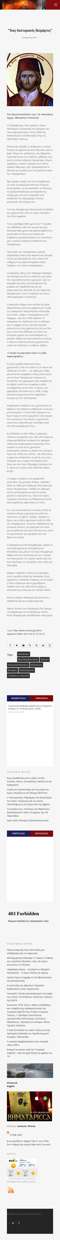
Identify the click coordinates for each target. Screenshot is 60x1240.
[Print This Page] (43, 645)
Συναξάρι (16, 1135)
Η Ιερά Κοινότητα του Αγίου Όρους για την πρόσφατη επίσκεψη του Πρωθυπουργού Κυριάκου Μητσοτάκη (28, 1033)
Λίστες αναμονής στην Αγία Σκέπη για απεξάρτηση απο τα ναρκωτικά (25, 951)
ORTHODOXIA (41, 833)
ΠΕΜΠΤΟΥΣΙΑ (18, 698)
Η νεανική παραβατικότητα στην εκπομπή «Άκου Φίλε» (27, 1043)
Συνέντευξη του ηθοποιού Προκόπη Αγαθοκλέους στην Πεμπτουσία (25, 987)
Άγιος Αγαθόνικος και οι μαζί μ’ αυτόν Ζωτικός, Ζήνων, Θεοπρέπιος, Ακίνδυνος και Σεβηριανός (29, 781)
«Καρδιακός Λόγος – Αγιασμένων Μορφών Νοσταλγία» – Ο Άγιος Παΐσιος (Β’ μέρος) (28, 971)
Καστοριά (45, 659)
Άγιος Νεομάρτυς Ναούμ (28, 659)
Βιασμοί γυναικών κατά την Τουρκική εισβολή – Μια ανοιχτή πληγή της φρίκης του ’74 (29, 1053)
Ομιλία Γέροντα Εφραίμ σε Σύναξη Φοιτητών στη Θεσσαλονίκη (29, 979)
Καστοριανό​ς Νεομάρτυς (18, 665)
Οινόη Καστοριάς (27, 670)
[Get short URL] (30, 645)
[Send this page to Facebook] (10, 645)
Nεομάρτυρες (23, 654)
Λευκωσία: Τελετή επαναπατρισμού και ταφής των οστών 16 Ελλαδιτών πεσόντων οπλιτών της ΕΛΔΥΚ (29, 997)
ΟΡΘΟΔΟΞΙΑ (42, 698)
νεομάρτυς (12, 670)
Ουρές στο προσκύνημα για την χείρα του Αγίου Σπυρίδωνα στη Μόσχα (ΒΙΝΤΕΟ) (28, 791)
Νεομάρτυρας (36, 665)
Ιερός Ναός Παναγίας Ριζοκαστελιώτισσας (27, 820)
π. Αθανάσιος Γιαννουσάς (18, 676)
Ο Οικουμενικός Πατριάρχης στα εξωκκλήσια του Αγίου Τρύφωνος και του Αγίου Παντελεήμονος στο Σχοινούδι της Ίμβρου (29, 801)
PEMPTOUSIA (18, 833)
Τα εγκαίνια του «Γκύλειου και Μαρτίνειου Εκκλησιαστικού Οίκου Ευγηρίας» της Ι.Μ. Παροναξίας (28, 812)
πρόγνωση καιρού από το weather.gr (22, 1178)
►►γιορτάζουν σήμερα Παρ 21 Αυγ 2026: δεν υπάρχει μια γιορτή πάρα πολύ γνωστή (28, 1143)
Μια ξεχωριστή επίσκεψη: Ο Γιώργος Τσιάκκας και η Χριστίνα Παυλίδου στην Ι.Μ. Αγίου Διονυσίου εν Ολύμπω (30, 961)
